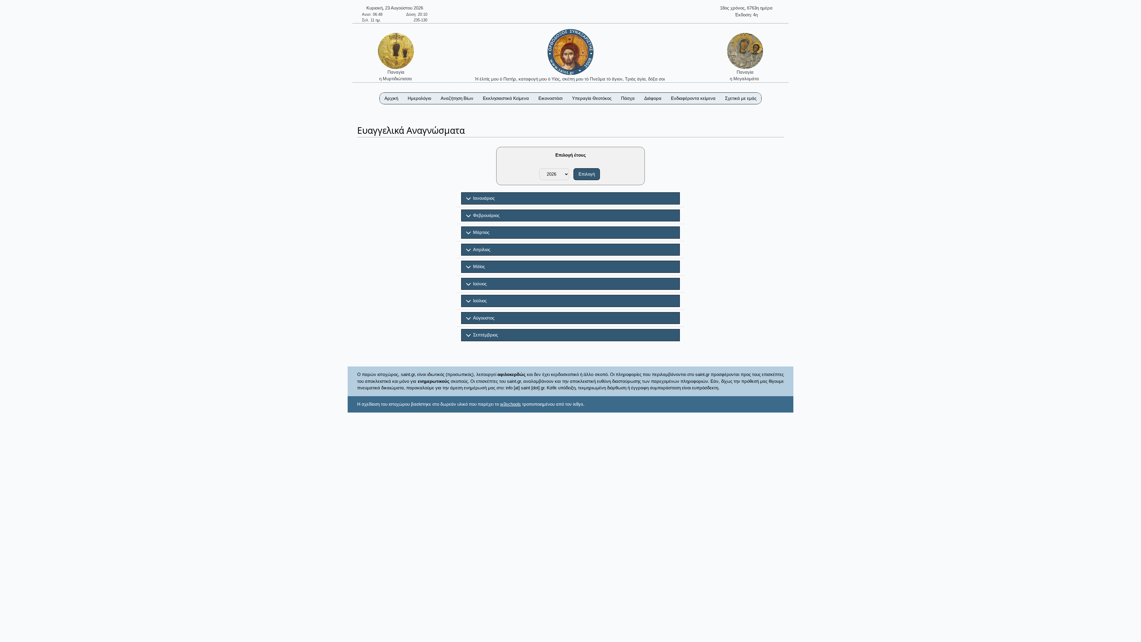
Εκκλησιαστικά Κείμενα (506, 98)
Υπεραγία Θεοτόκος (592, 98)
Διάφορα (652, 98)
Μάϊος (478, 266)
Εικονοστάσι (550, 98)
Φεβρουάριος (485, 215)
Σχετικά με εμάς (741, 98)
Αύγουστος (482, 317)
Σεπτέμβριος (484, 334)
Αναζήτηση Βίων (457, 98)
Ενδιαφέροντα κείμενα (693, 98)
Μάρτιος (480, 232)
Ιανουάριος (483, 198)
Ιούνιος (479, 283)
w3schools (510, 404)
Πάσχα (628, 98)
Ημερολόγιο (419, 98)
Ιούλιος (479, 300)
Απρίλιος (480, 249)
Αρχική (391, 98)
